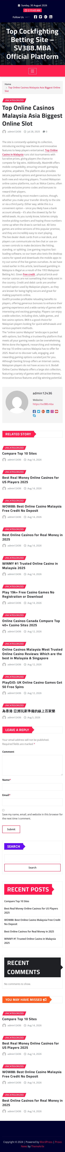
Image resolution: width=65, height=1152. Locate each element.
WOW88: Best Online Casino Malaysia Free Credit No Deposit (32, 508)
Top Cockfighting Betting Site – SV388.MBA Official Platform (32, 43)
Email (6, 795)
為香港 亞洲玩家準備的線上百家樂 (28, 711)
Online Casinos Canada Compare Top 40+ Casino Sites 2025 (31, 623)
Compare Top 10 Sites (19, 453)
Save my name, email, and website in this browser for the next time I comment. (32, 816)
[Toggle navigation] (32, 71)
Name (6, 780)
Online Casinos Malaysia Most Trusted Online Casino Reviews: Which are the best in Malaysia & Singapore (32, 653)
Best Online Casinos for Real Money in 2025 (32, 537)
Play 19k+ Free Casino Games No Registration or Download (28, 594)
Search (13, 846)
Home (8, 84)
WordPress (46, 1142)
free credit (29, 274)
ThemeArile (37, 1146)
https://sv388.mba (43, 404)
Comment (8, 751)
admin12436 (14, 131)
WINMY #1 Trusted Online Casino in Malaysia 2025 (30, 565)
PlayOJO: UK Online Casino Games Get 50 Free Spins (32, 684)
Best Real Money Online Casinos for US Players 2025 (30, 479)
